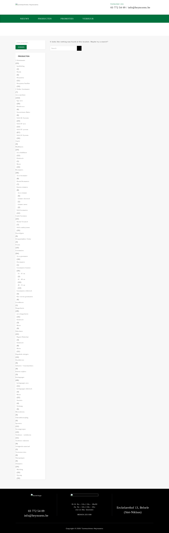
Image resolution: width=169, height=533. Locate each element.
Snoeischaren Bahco (23, 112)
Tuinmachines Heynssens (92, 528)
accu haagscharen (22, 314)
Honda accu (20, 106)
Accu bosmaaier (22, 175)
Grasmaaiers (20, 250)
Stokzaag (20, 406)
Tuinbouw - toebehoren (23, 435)
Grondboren (20, 302)
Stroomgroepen (21, 429)
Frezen (18, 245)
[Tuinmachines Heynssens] (27, 4)
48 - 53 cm (21, 285)
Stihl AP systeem (22, 129)
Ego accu (20, 101)
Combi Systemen (21, 216)
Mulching (20, 469)
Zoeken (21, 47)
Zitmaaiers (19, 464)
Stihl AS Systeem (22, 135)
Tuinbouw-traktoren (22, 440)
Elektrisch (20, 158)
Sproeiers (19, 423)
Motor (19, 164)
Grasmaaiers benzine (24, 268)
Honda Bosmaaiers (23, 181)
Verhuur (88, 19)
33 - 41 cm (21, 273)
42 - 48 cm (21, 279)
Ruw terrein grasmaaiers (25, 296)
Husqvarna (20, 77)
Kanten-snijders (21, 371)
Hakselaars (19, 331)
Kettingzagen (20, 377)
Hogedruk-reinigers (22, 354)
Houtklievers (20, 360)
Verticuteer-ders (21, 452)
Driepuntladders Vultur (23, 239)
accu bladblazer (22, 152)
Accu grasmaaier (22, 256)
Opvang (19, 475)
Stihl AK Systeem (23, 118)
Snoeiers (20, 400)
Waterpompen (20, 458)
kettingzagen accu (23, 383)
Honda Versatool (22, 222)
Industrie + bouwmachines (24, 366)
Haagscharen (20, 308)
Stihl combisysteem (23, 227)
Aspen (18, 141)
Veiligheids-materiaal (23, 446)
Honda (19, 72)
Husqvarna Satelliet (23, 83)
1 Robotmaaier (20, 60)
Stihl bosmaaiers (22, 210)
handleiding (20, 66)
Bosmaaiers (19, 170)
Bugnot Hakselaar (23, 337)
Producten (45, 19)
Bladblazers (19, 147)
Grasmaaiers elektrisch (24, 291)
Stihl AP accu (21, 124)
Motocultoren (20, 412)
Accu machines (21, 95)
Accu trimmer (22, 193)
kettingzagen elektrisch (24, 389)
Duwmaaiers (21, 262)
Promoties (67, 19)
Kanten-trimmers (22, 187)
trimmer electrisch (24, 198)
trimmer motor (22, 204)
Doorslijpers (20, 233)
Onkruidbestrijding (22, 417)
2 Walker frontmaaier (23, 89)
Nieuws (24, 19)
